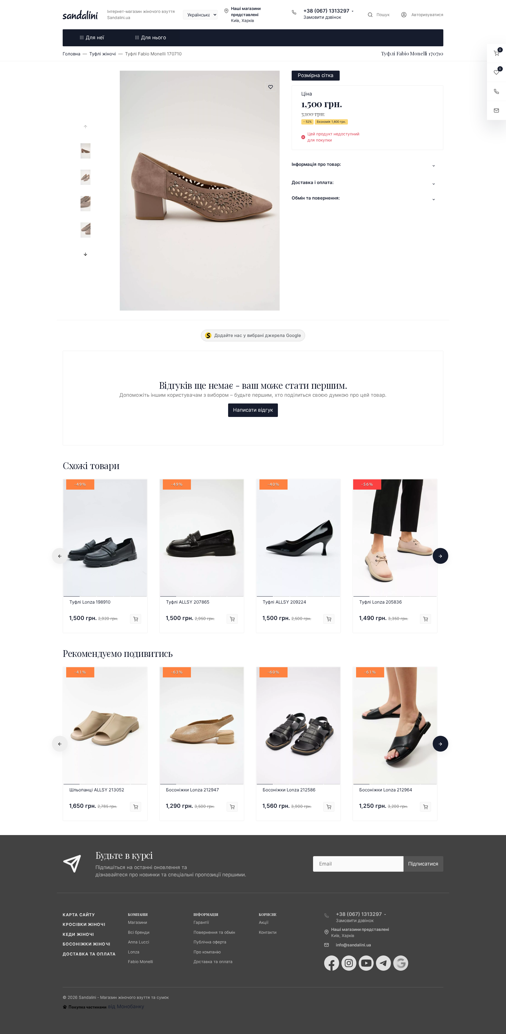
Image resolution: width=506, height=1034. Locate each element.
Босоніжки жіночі (86, 944)
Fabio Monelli (140, 961)
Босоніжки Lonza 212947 (192, 790)
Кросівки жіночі (84, 924)
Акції (263, 922)
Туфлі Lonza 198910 (89, 602)
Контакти (267, 932)
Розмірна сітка (316, 75)
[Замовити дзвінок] (496, 91)
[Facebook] (331, 963)
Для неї (95, 37)
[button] (496, 53)
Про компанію (207, 952)
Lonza (133, 952)
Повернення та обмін (214, 932)
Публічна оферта (210, 942)
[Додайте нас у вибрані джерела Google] (400, 963)
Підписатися (423, 864)
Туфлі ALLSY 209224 (284, 602)
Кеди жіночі (78, 934)
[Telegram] (383, 963)
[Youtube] (366, 963)
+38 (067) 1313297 (326, 11)
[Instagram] (348, 963)
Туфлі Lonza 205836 (380, 602)
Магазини (137, 922)
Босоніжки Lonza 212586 (289, 790)
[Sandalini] (80, 15)
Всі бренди (138, 932)
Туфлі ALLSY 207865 (187, 602)
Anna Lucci (138, 942)
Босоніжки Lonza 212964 (385, 790)
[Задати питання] (496, 110)
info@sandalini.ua (353, 945)
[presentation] (85, 127)
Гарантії (201, 922)
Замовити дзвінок (322, 17)
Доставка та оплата (89, 954)
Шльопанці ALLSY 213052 (96, 790)
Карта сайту (79, 914)
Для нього (153, 37)
